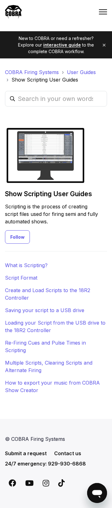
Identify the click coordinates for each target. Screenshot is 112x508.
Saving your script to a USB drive (44, 310)
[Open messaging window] (97, 493)
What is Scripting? (26, 265)
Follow (17, 237)
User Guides (81, 72)
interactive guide (62, 44)
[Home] (13, 12)
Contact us (67, 453)
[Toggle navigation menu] (103, 12)
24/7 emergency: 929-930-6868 (45, 464)
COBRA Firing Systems (32, 72)
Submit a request (26, 453)
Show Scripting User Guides (45, 80)
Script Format (21, 278)
